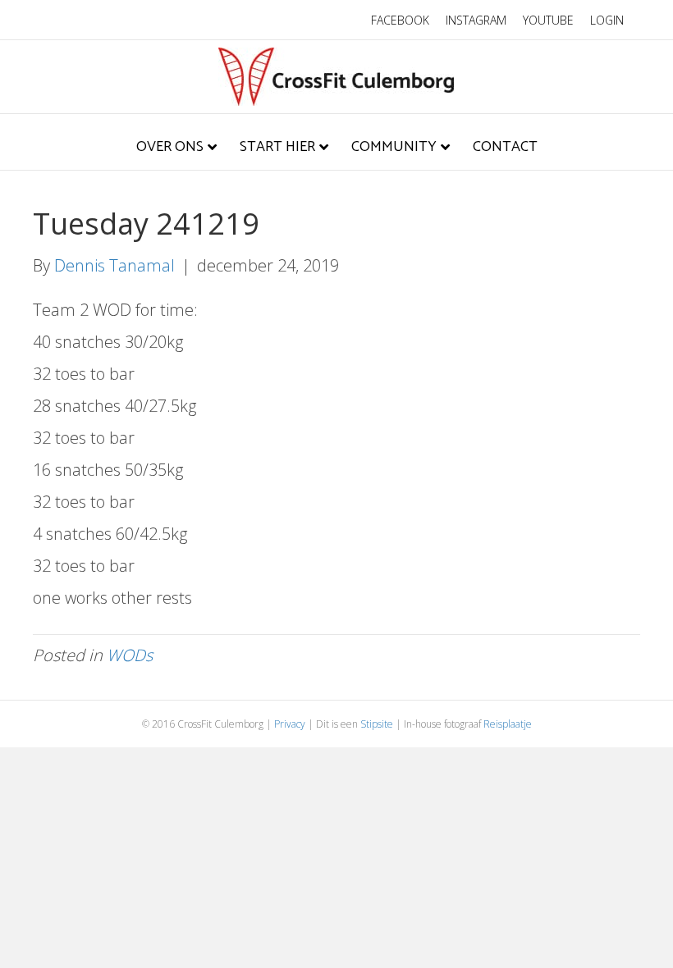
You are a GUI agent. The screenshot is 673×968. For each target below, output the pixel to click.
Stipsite (376, 724)
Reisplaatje (507, 724)
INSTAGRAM (476, 20)
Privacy (289, 724)
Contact (505, 147)
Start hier (277, 147)
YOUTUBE (548, 20)
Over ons (170, 147)
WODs (130, 655)
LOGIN (607, 20)
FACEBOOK (400, 20)
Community (394, 147)
